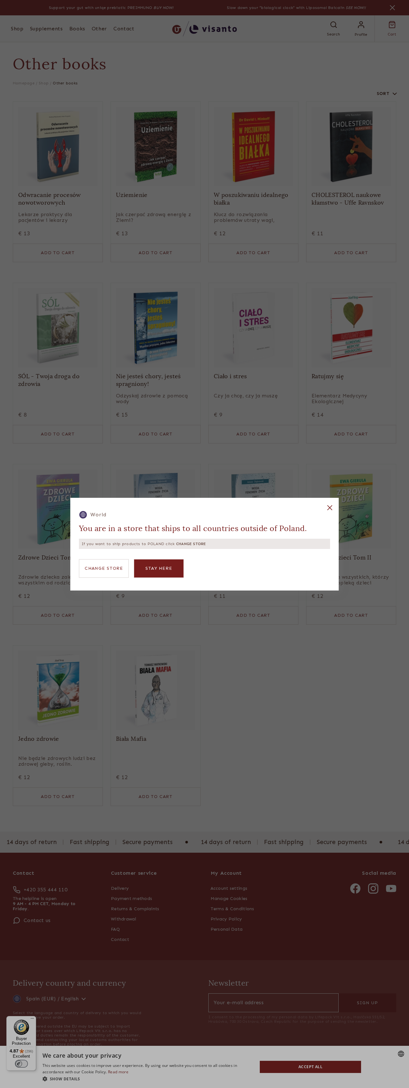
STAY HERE (158, 568)
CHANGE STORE (104, 568)
